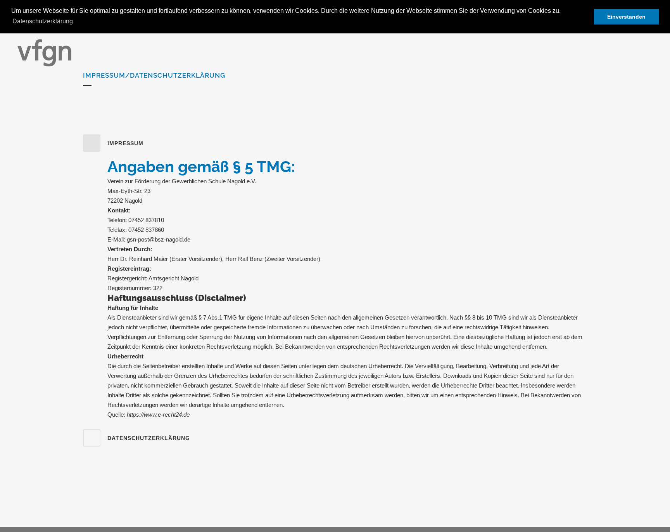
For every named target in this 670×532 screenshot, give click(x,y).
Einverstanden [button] (626, 17)
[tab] (335, 143)
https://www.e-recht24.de (158, 414)
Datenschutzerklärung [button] (42, 21)
